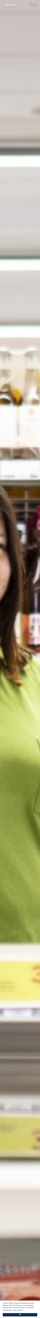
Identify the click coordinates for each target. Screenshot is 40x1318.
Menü (33, 4)
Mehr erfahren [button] (18, 1310)
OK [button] (20, 1314)
